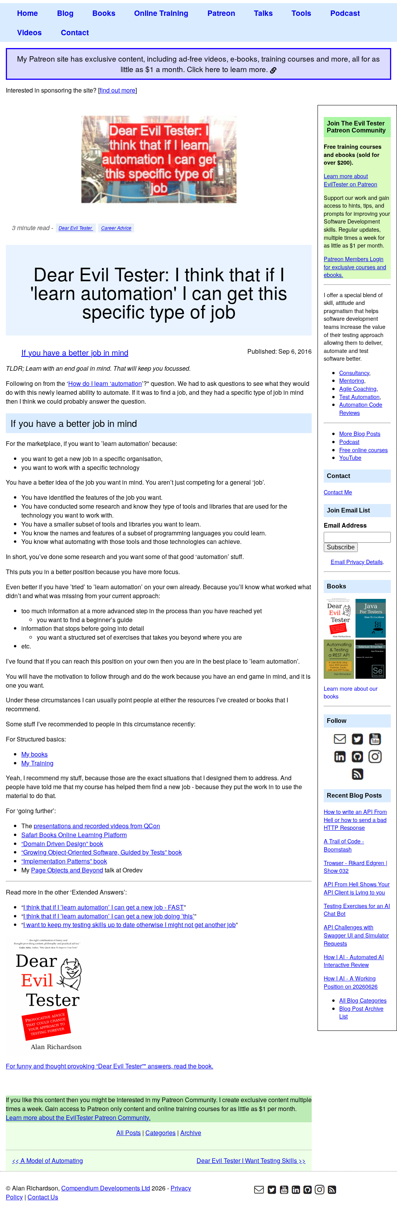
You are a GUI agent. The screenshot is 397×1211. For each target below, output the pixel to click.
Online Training (161, 12)
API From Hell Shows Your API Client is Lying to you (357, 888)
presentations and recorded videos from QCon (97, 825)
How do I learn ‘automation (105, 383)
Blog (65, 12)
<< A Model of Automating (47, 1160)
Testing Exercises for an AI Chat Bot (357, 909)
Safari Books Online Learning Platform (74, 834)
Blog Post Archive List (361, 1012)
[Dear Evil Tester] (340, 617)
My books (34, 754)
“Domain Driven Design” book (62, 843)
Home (27, 12)
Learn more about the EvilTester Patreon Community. (78, 1117)
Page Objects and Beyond (67, 869)
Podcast (345, 12)
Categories (160, 1132)
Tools (301, 12)
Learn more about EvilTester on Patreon (350, 180)
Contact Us (43, 1196)
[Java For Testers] (371, 617)
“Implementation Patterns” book (64, 861)
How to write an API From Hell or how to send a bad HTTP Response (355, 819)
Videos (29, 32)
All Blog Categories (363, 1000)
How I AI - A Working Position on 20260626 (351, 982)
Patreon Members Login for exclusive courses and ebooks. (355, 267)
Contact (75, 32)
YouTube (350, 457)
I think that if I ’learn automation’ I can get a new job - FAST (103, 907)
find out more (117, 90)
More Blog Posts (359, 433)
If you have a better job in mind (74, 352)
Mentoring (351, 380)
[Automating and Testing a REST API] (340, 658)
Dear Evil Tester (76, 228)
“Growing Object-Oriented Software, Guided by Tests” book (101, 852)
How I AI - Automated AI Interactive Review (354, 961)
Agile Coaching (357, 388)
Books (104, 12)
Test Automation (359, 396)
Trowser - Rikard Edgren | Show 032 (355, 866)
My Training (37, 763)
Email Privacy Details (357, 561)
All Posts (128, 1132)
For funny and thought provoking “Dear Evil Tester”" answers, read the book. (109, 1065)
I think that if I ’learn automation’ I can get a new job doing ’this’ (108, 916)
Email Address (345, 525)
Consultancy (354, 372)
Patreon (221, 12)
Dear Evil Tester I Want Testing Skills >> (251, 1160)
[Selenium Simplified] (371, 658)
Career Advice (116, 228)
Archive (190, 1132)
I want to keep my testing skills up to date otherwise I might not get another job (129, 924)
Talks (263, 12)
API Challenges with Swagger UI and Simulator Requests (356, 935)
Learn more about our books (351, 692)
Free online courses (363, 450)
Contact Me (338, 492)
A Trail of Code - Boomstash (344, 845)
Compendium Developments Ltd (105, 1187)
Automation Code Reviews (360, 408)
